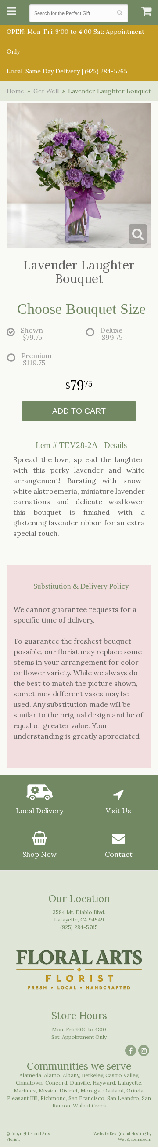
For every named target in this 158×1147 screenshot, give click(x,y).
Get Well (46, 91)
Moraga (90, 1090)
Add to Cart (79, 411)
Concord (56, 1082)
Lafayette (129, 1082)
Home (15, 91)
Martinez (25, 1090)
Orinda (135, 1090)
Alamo (52, 1075)
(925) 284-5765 (106, 71)
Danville (80, 1082)
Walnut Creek (89, 1105)
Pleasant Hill (22, 1098)
